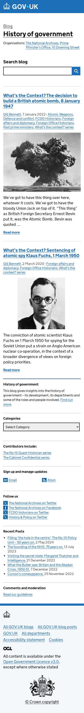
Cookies (56, 639)
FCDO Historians (48, 119)
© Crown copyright (42, 701)
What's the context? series (54, 127)
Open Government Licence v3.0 (31, 661)
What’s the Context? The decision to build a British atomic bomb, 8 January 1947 (41, 101)
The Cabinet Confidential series (26, 457)
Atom (51, 480)
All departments (36, 633)
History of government (38, 34)
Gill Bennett (12, 114)
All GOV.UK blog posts (57, 626)
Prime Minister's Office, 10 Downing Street (52, 45)
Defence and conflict (18, 119)
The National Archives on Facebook (35, 508)
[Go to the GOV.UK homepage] (20, 7)
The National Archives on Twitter (33, 503)
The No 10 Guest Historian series (27, 453)
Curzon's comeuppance (25, 574)
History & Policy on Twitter (28, 517)
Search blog (15, 62)
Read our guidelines (18, 594)
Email (13, 480)
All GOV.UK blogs (18, 626)
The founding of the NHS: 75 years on (35, 547)
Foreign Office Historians (55, 123)
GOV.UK (10, 633)
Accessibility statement (24, 639)
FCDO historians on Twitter (29, 512)
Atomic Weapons (60, 114)
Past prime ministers (18, 127)
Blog (7, 26)
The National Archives (42, 43)
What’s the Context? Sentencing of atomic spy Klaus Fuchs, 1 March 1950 (41, 252)
